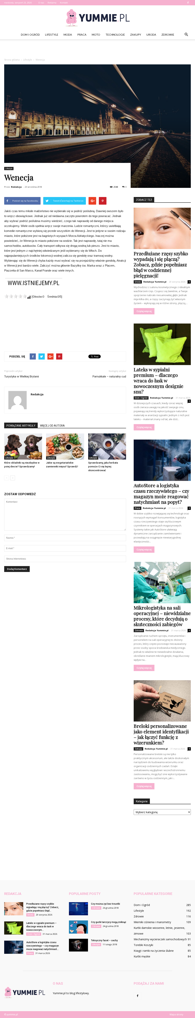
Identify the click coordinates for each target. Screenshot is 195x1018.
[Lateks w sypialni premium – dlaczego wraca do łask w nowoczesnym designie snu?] (162, 344)
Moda (68, 34)
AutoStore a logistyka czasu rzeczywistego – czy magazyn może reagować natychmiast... (42, 946)
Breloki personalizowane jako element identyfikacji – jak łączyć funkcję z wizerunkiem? (161, 734)
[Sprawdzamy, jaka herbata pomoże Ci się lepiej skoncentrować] (107, 446)
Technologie (115, 34)
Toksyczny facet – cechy (104, 940)
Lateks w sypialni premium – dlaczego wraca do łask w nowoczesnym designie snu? (158, 380)
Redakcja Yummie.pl (154, 281)
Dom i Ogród (30, 34)
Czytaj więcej (144, 311)
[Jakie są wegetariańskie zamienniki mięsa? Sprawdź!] (65, 446)
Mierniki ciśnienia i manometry (152, 922)
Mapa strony (176, 1014)
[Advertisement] (97, 49)
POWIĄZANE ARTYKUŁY (20, 425)
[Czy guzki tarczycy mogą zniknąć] (78, 927)
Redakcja (16, 186)
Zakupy (135, 34)
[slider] (15, 296)
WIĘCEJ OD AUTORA (52, 425)
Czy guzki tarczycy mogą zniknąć (108, 922)
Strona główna (12, 59)
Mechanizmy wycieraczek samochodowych (160, 939)
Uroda (151, 34)
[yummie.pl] (97, 18)
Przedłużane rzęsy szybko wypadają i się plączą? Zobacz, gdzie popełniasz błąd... (42, 907)
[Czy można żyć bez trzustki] (78, 908)
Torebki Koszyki (143, 945)
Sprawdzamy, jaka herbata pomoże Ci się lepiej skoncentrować (103, 466)
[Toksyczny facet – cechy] (78, 945)
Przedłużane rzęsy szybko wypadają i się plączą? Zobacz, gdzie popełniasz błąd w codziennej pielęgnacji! (161, 264)
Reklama (52, 2)
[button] (186, 34)
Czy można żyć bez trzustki (105, 904)
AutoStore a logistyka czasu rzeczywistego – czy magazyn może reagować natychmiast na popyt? (161, 493)
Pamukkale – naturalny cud (109, 376)
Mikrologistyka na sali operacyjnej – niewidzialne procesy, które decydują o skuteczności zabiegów (162, 615)
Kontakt (64, 2)
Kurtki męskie (142, 956)
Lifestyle (51, 34)
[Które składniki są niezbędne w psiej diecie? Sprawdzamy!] (23, 446)
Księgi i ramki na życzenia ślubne (154, 950)
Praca (81, 34)
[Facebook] (188, 2)
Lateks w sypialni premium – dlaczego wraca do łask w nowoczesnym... (41, 926)
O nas (41, 2)
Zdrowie (167, 34)
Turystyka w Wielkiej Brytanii (21, 376)
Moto (96, 34)
